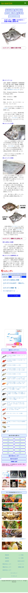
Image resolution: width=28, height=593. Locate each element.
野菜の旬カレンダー (7, 564)
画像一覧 (20, 13)
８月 (20, 447)
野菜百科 (7, 555)
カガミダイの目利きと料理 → (12, 280)
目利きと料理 (19, 9)
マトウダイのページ (14, 16)
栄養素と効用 (14, 461)
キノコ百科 (21, 558)
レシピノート (21, 564)
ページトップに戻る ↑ (14, 295)
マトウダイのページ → (10, 291)
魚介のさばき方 (14, 458)
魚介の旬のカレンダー (14, 455)
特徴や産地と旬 (10, 9)
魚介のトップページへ (14, 350)
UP (0, 578)
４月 (20, 441)
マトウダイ (15, 117)
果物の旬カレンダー (7, 567)
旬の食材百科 (6, 3)
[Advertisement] (14, 65)
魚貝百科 (7, 561)
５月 (8, 444)
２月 (20, 438)
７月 (8, 447)
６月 (20, 444)
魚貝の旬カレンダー (7, 570)
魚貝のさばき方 (21, 561)
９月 (8, 450)
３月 (8, 441)
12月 (20, 452)
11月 (8, 452)
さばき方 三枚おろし (11, 13)
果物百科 (7, 558)
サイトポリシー (14, 573)
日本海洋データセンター (13, 89)
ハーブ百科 (21, 555)
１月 (8, 438)
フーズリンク (14, 576)
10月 (20, 450)
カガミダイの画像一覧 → (11, 288)
